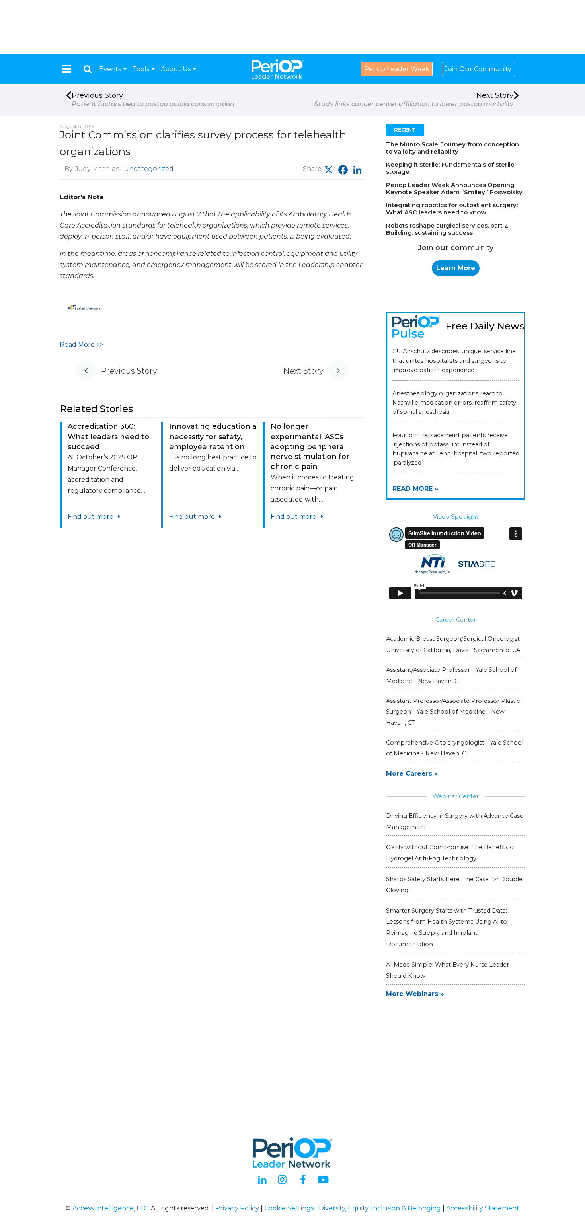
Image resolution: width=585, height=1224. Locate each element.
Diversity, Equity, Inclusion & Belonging (380, 1208)
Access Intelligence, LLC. (110, 1208)
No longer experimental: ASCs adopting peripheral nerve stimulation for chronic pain (310, 446)
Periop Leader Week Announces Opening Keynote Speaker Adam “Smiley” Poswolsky (454, 188)
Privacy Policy (237, 1208)
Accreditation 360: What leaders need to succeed (108, 436)
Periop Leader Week (396, 69)
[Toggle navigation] (66, 68)
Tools (142, 69)
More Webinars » (415, 994)
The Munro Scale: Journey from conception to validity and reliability (452, 147)
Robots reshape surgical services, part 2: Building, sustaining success (447, 229)
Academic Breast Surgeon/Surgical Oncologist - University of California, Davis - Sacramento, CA (455, 644)
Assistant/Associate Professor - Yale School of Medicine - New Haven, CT (451, 675)
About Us (176, 69)
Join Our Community (478, 69)
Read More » (415, 488)
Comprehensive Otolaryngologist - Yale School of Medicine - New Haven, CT (454, 748)
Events (111, 69)
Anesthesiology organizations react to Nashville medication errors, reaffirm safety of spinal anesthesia (454, 402)
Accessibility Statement (482, 1208)
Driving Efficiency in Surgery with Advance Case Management (454, 821)
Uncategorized (149, 169)
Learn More (455, 268)
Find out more (91, 516)
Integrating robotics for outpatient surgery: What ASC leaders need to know (452, 208)
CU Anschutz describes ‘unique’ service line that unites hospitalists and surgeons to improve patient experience (454, 360)
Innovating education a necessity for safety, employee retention (213, 436)
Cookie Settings (289, 1208)
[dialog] (87, 69)
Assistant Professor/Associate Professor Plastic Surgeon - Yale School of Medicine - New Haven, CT (453, 711)
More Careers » (412, 773)
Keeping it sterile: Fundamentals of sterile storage (450, 168)
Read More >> (81, 344)
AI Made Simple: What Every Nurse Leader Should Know (447, 970)
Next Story (413, 99)
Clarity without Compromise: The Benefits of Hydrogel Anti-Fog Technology (451, 853)
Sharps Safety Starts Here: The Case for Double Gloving (454, 885)
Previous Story (153, 99)
